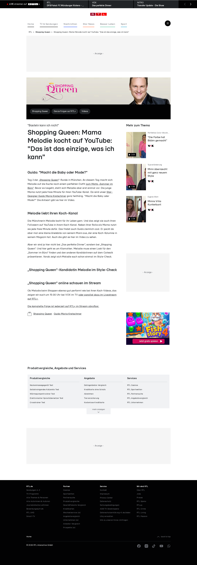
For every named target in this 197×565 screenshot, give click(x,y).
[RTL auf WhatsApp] (169, 546)
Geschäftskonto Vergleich (74, 505)
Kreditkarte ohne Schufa (94, 390)
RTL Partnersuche (135, 394)
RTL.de (29, 486)
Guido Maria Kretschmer (68, 314)
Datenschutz (105, 501)
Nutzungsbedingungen (109, 505)
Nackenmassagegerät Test (41, 385)
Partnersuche (69, 498)
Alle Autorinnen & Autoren (38, 501)
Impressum (105, 494)
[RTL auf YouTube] (161, 546)
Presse (140, 498)
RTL (30, 32)
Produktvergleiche (71, 501)
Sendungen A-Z (33, 490)
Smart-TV (30, 516)
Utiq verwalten (106, 516)
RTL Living (141, 513)
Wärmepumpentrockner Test (42, 394)
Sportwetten (68, 494)
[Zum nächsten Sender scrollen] (191, 4)
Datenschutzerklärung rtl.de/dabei (115, 513)
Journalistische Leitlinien (37, 505)
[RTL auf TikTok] (154, 546)
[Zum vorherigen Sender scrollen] (185, 4)
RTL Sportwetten (134, 390)
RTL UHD (30, 513)
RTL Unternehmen (135, 403)
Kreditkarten (68, 509)
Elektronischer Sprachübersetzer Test (46, 398)
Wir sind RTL (142, 486)
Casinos (66, 490)
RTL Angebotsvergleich (137, 398)
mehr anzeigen (98, 409)
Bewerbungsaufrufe (35, 509)
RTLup (139, 505)
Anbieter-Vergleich (71, 524)
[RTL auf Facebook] (139, 546)
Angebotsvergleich (71, 516)
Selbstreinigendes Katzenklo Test (44, 390)
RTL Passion (142, 516)
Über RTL (141, 490)
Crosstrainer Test (37, 403)
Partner (66, 486)
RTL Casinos (132, 385)
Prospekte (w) (69, 528)
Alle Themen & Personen (37, 498)
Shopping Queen (42, 32)
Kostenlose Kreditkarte (94, 403)
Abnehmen (88, 394)
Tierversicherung (91, 398)
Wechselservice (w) (72, 513)
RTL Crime (141, 509)
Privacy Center (106, 498)
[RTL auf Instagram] (146, 546)
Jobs (139, 494)
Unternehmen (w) (71, 520)
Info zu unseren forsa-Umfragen (114, 520)
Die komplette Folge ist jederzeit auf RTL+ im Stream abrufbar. (63, 306)
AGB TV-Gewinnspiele (109, 509)
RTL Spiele (141, 501)
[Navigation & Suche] (168, 23)
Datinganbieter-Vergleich (95, 385)
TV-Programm (32, 494)
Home (29, 537)
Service (103, 486)
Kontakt (103, 490)
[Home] (98, 14)
